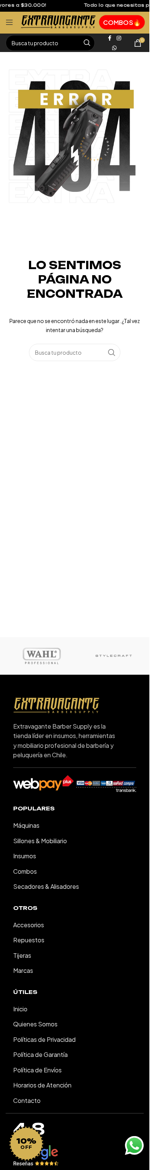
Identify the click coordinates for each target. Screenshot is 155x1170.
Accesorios (28, 925)
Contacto (27, 1100)
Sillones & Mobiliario (40, 841)
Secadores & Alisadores (46, 886)
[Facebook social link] (109, 38)
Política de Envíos (37, 1070)
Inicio (20, 1009)
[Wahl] (42, 656)
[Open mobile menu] (9, 22)
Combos (25, 871)
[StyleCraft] (113, 656)
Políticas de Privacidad (44, 1039)
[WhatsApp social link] (114, 48)
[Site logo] (58, 21)
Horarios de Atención (42, 1085)
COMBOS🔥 (122, 22)
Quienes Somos (35, 1024)
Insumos (24, 856)
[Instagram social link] (118, 38)
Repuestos (28, 940)
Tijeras (22, 955)
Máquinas (26, 825)
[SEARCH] (87, 43)
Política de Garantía (40, 1054)
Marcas (23, 970)
